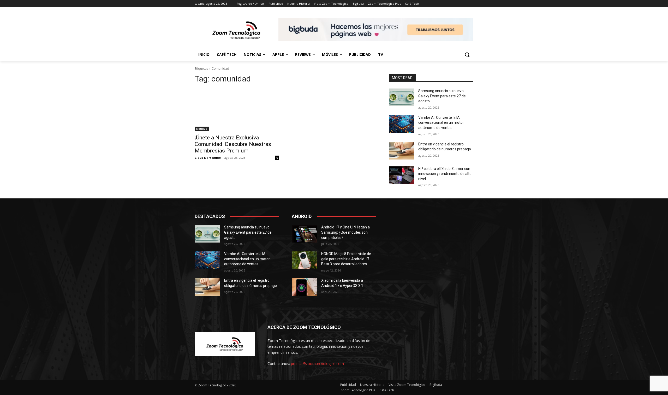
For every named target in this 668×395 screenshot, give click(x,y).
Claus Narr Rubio (208, 158)
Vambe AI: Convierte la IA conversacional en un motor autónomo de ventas (441, 122)
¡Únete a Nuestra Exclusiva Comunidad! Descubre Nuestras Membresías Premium (233, 144)
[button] (467, 54)
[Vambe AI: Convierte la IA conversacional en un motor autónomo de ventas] (401, 124)
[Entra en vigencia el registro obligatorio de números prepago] (401, 151)
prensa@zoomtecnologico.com (317, 363)
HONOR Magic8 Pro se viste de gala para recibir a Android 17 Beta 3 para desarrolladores (346, 259)
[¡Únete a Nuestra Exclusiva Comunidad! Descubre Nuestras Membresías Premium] (237, 110)
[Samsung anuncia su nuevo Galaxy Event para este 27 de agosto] (401, 97)
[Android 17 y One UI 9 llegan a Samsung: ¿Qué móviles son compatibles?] (304, 234)
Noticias (201, 129)
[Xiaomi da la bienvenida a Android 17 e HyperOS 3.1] (304, 287)
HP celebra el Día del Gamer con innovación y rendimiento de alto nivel (445, 174)
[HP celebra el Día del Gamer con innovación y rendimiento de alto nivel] (401, 175)
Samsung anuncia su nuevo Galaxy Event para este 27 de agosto (442, 96)
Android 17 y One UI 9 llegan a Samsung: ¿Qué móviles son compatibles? (345, 232)
